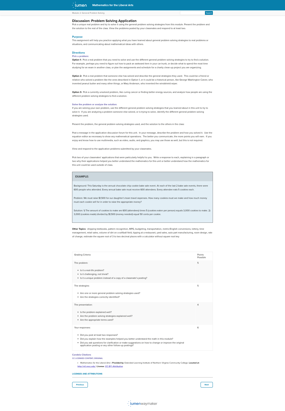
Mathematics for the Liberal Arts (112, 5)
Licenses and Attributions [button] (87, 374)
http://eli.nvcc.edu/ (86, 366)
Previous (80, 385)
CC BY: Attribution (114, 366)
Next (207, 385)
